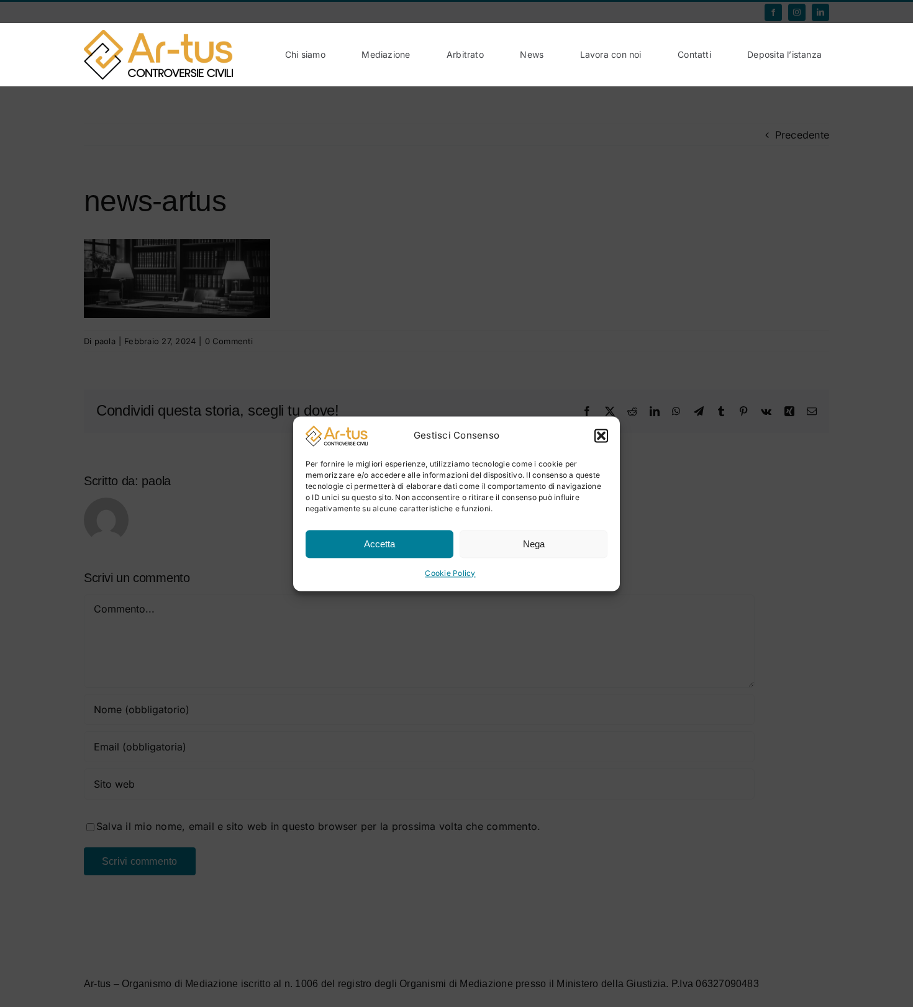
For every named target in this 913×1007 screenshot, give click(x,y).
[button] (601, 436)
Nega (534, 544)
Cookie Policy (450, 573)
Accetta (379, 544)
